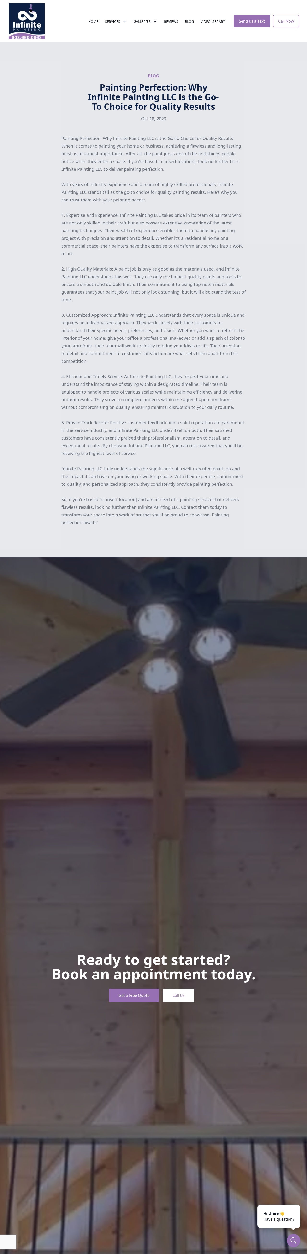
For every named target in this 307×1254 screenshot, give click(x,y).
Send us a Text (252, 21)
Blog (189, 21)
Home (93, 21)
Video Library (213, 21)
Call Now (286, 21)
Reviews (171, 21)
